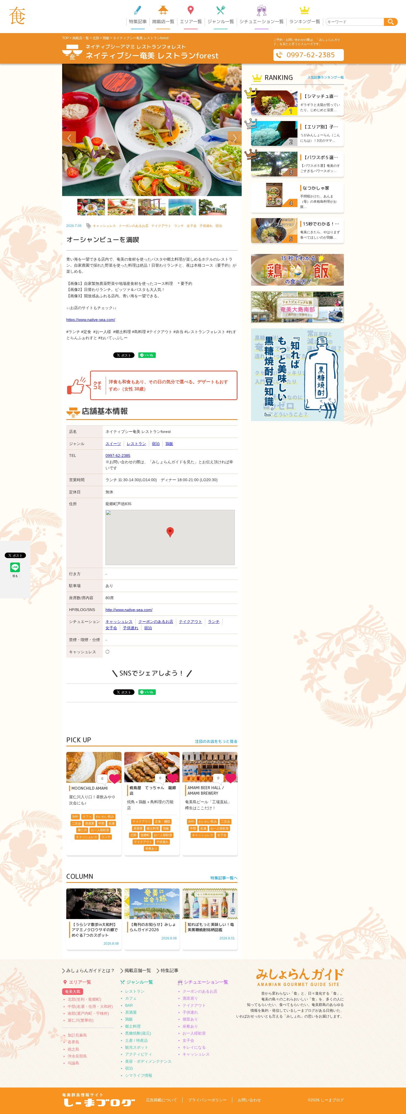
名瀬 (112, 823)
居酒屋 (89, 823)
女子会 (192, 226)
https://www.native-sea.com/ (90, 319)
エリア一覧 (191, 21)
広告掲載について (161, 1100)
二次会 (76, 823)
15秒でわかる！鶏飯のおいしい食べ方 (341, 224)
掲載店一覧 (163, 21)
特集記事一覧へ (224, 877)
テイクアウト (161, 226)
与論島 (73, 1063)
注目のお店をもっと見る (216, 741)
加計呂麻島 (77, 1035)
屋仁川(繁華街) (81, 1020)
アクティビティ (138, 1054)
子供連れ (206, 226)
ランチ (179, 226)
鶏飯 (106, 38)
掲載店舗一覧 (138, 970)
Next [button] (235, 138)
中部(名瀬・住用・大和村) (90, 1006)
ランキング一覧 (304, 21)
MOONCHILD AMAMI (90, 788)
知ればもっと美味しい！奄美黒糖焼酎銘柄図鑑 (211, 927)
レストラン (136, 443)
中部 (101, 823)
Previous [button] (69, 138)
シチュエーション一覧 (261, 21)
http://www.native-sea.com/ (129, 609)
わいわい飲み (105, 816)
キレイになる (194, 1047)
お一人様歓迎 (100, 830)
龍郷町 (145, 835)
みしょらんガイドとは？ (90, 970)
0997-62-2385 (311, 55)
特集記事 (138, 21)
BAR (75, 816)
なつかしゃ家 (316, 188)
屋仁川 (82, 830)
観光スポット (136, 1047)
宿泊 (218, 226)
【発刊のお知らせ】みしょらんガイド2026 (153, 927)
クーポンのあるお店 (200, 991)
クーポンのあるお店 (134, 226)
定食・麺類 (162, 821)
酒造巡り (190, 998)
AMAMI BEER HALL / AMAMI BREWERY (206, 790)
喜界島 (73, 1042)
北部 (96, 38)
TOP (65, 38)
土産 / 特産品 (136, 1040)
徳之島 (73, 1049)
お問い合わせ (249, 1100)
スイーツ (113, 443)
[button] (170, 532)
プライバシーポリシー (207, 1100)
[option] (152, 130)
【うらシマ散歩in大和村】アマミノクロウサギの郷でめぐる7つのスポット (95, 930)
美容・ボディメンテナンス (148, 1061)
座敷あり (151, 848)
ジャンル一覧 (220, 21)
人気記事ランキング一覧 (325, 77)
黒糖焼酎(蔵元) (138, 1033)
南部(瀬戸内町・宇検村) (88, 1013)
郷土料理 (153, 828)
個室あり (190, 1019)
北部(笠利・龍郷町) (84, 999)
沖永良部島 (77, 1056)
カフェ (87, 816)
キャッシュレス (104, 226)
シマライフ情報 (138, 1075)
